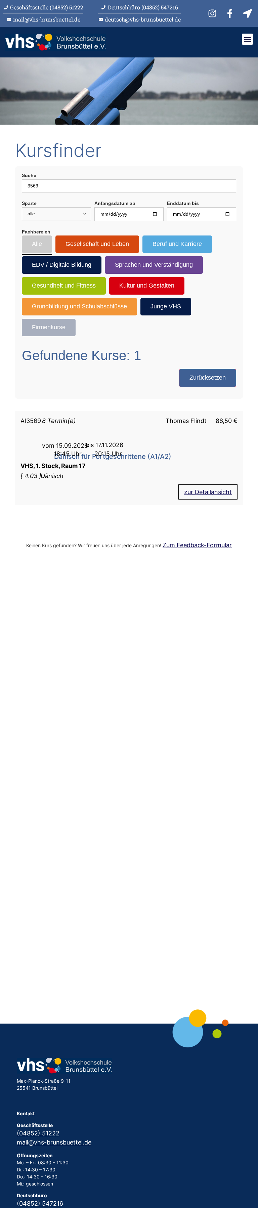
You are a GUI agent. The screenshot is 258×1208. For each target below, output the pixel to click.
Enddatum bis (183, 203)
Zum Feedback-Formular (197, 545)
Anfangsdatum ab (114, 203)
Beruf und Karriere (177, 244)
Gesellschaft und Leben (97, 244)
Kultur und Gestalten (146, 285)
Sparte (29, 203)
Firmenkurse (49, 327)
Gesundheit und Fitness (64, 285)
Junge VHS (165, 306)
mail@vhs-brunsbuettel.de (54, 1142)
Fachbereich (36, 231)
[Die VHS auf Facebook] (230, 13)
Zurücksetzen (207, 377)
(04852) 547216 (40, 1203)
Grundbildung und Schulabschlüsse (79, 306)
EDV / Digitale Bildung (61, 264)
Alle (37, 244)
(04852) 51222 (38, 1133)
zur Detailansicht (208, 491)
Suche (29, 175)
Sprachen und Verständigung (154, 264)
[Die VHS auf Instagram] (213, 13)
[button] (247, 39)
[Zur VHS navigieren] (248, 13)
